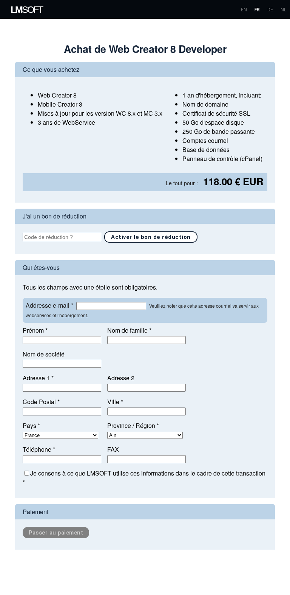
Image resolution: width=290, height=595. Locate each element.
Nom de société (44, 354)
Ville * (115, 401)
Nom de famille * (129, 330)
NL (283, 9)
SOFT (26, 9)
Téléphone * (39, 449)
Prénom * (35, 330)
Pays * (31, 425)
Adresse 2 (120, 377)
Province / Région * (133, 425)
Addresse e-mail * (49, 305)
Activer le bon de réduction (151, 237)
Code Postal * (41, 401)
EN (244, 9)
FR (257, 9)
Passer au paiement (56, 532)
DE (270, 9)
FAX (113, 449)
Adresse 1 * (38, 377)
